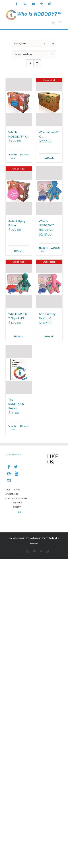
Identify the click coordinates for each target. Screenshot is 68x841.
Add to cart (14, 156)
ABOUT (9, 494)
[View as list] (37, 63)
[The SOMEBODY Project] (19, 369)
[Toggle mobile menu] (61, 23)
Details (26, 154)
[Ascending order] (52, 43)
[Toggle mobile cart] (53, 23)
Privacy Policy (17, 504)
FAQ (7, 489)
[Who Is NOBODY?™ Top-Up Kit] (49, 190)
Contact (9, 498)
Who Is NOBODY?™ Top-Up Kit (47, 225)
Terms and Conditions (17, 494)
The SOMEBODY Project (16, 404)
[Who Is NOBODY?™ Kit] (19, 102)
